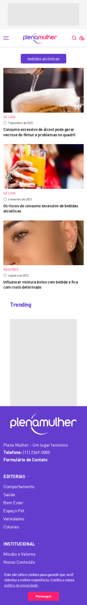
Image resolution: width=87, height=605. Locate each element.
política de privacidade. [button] (21, 585)
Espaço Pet (13, 510)
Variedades (13, 518)
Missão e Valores (19, 554)
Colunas (11, 526)
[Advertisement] (43, 14)
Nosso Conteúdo (19, 562)
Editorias (14, 476)
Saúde (9, 494)
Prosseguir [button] (43, 596)
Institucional (19, 543)
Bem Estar (13, 502)
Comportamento (18, 486)
